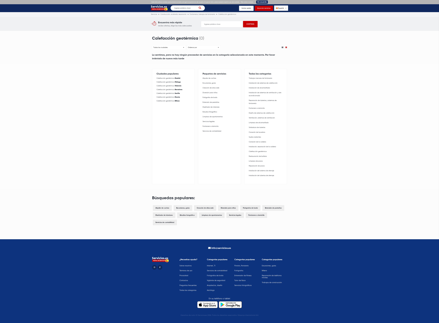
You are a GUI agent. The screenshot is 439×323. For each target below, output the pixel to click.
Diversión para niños (210, 92)
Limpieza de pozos (256, 161)
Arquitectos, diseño (214, 285)
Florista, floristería (241, 266)
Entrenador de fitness (243, 275)
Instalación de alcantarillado (259, 88)
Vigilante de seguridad (216, 280)
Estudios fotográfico (210, 112)
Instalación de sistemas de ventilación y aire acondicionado (265, 94)
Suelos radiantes (255, 137)
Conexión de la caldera (257, 142)
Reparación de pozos (257, 166)
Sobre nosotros (185, 266)
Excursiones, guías (209, 83)
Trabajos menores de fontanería (260, 78)
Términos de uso (185, 271)
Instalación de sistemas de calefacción (263, 83)
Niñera (264, 271)
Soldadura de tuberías (257, 127)
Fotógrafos (238, 271)
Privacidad (183, 275)
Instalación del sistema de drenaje (261, 171)
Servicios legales (209, 121)
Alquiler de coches (209, 78)
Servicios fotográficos (243, 285)
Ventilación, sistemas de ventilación (262, 118)
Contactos (183, 280)
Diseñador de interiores (211, 107)
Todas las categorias (187, 290)
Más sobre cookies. (247, 2)
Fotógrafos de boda (210, 97)
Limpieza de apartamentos (213, 117)
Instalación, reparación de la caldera (262, 146)
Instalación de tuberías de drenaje (261, 175)
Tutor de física (240, 280)
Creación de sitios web (211, 88)
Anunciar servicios (263, 8)
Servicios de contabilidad (212, 131)
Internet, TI (211, 266)
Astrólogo (211, 290)
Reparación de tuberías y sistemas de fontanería (263, 102)
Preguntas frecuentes (188, 285)
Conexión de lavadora (257, 132)
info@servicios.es (221, 248)
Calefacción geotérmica (168, 78)
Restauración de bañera (258, 156)
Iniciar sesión (246, 8)
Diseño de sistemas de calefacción (261, 113)
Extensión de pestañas (211, 102)
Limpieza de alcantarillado (259, 122)
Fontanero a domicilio (210, 126)
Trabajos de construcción (272, 282)
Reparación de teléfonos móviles (272, 276)
